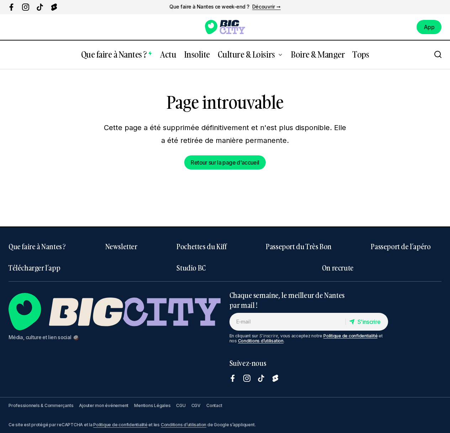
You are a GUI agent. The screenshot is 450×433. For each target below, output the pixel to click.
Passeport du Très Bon (299, 246)
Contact (214, 405)
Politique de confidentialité (350, 335)
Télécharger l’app (34, 268)
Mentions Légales (152, 405)
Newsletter (121, 246)
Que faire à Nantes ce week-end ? (209, 7)
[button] (437, 55)
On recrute (338, 268)
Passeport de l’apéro (400, 246)
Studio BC (190, 268)
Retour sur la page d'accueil (225, 162)
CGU (180, 405)
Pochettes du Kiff (201, 246)
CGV (196, 405)
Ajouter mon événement (103, 405)
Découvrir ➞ (266, 7)
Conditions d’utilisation (261, 340)
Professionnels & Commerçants (41, 405)
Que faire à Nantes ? (37, 246)
